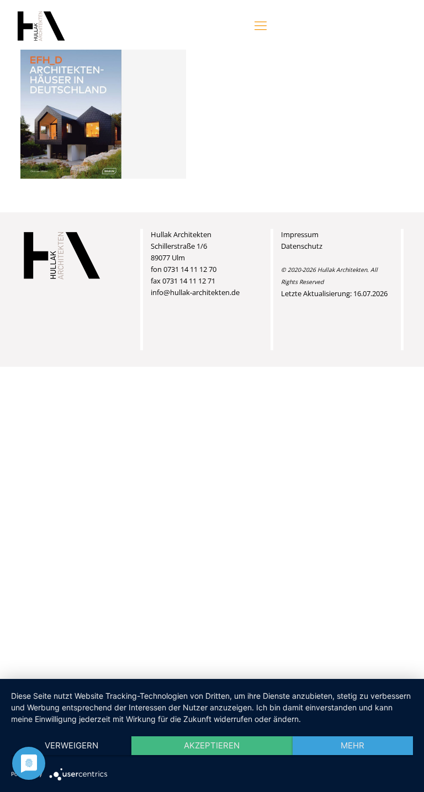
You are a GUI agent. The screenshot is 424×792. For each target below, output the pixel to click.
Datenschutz (301, 246)
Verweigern (71, 745)
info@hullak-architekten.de (195, 292)
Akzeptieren (212, 745)
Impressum (300, 234)
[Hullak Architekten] (41, 25)
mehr (352, 745)
